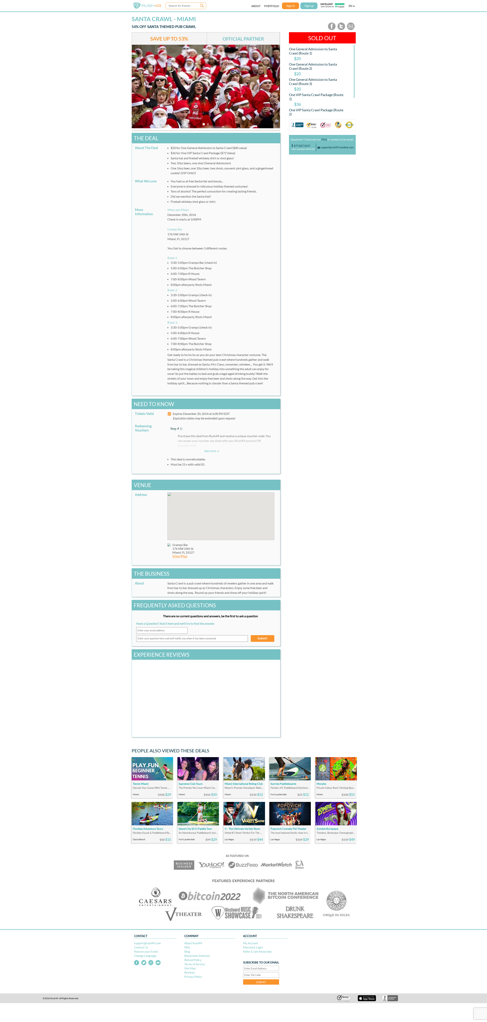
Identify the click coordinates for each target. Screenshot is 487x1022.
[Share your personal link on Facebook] (332, 29)
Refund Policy (192, 960)
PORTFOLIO (271, 6)
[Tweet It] (341, 29)
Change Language (145, 955)
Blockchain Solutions (197, 955)
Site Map (190, 968)
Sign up (309, 5)
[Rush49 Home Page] (147, 7)
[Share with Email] (351, 29)
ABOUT (255, 6)
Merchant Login (253, 947)
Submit (262, 638)
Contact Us (141, 947)
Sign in (290, 5)
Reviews (189, 972)
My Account (250, 943)
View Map (179, 556)
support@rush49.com (147, 943)
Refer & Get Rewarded (257, 951)
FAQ (324, 139)
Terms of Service (194, 964)
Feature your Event (146, 951)
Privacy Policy (193, 976)
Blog (187, 951)
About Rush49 (193, 943)
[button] (221, 514)
